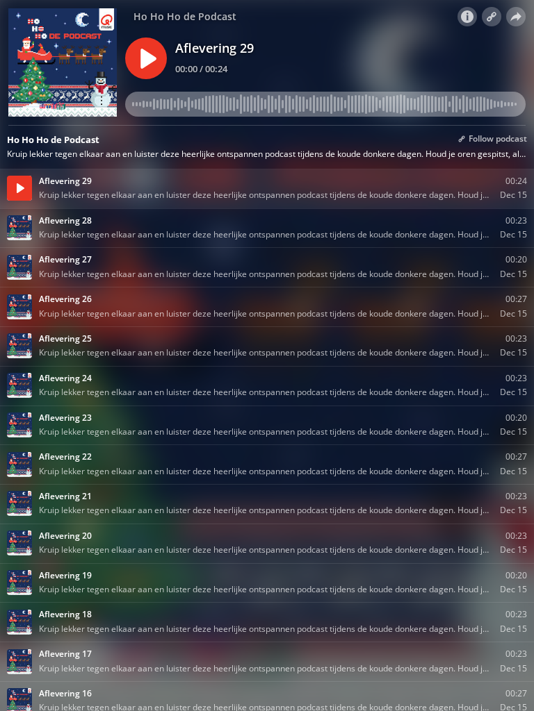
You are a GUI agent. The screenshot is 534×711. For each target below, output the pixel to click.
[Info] (467, 16)
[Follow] (491, 16)
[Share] (516, 16)
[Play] (146, 58)
